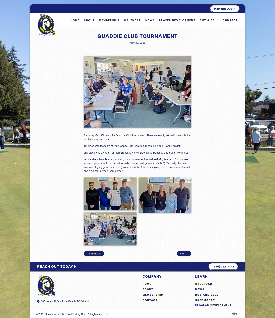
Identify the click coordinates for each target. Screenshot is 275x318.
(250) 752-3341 (223, 266)
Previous (95, 253)
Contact (230, 20)
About (148, 289)
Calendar (132, 20)
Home (75, 20)
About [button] (89, 20)
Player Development (177, 20)
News (150, 20)
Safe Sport (205, 300)
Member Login (224, 9)
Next (183, 253)
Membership (109, 20)
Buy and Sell (206, 295)
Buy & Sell (209, 20)
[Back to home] (46, 24)
